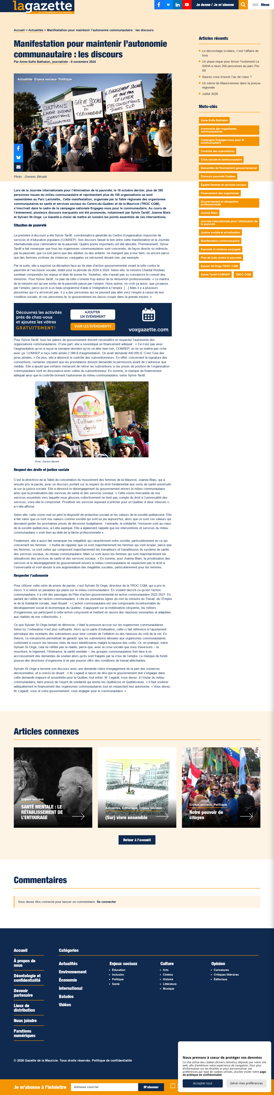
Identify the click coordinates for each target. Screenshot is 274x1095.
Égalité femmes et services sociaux (223, 184)
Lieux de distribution (24, 1008)
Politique (65, 79)
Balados (66, 996)
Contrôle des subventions (217, 151)
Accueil (19, 30)
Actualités (35, 30)
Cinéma (168, 974)
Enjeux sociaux (45, 79)
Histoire (168, 979)
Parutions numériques (24, 1033)
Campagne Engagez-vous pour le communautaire (222, 141)
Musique (168, 988)
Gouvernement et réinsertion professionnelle (219, 203)
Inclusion (118, 974)
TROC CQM (243, 274)
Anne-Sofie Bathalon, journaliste (44, 62)
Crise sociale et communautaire (221, 159)
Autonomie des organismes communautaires (219, 130)
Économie (68, 979)
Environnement (72, 971)
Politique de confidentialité (112, 1060)
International (70, 988)
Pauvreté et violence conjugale (220, 249)
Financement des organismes (220, 193)
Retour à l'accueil (137, 840)
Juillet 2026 (210, 94)
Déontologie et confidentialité (27, 978)
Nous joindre (25, 1020)
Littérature (170, 983)
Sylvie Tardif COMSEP (215, 274)
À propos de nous (24, 963)
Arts (166, 969)
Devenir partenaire (23, 993)
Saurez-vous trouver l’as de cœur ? (227, 77)
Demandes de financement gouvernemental (229, 168)
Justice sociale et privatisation (220, 232)
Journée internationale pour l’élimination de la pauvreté (229, 223)
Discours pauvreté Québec (218, 176)
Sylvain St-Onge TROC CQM (219, 266)
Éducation (118, 969)
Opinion (218, 963)
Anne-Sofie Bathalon (214, 120)
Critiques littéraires (226, 974)
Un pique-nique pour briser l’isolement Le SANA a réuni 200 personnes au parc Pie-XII (231, 66)
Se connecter (106, 902)
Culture (167, 963)
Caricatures (221, 969)
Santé (115, 983)
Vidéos (65, 1004)
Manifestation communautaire (220, 240)
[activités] (93, 335)
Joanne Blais (209, 212)
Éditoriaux (129, 808)
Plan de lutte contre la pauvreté (221, 257)
